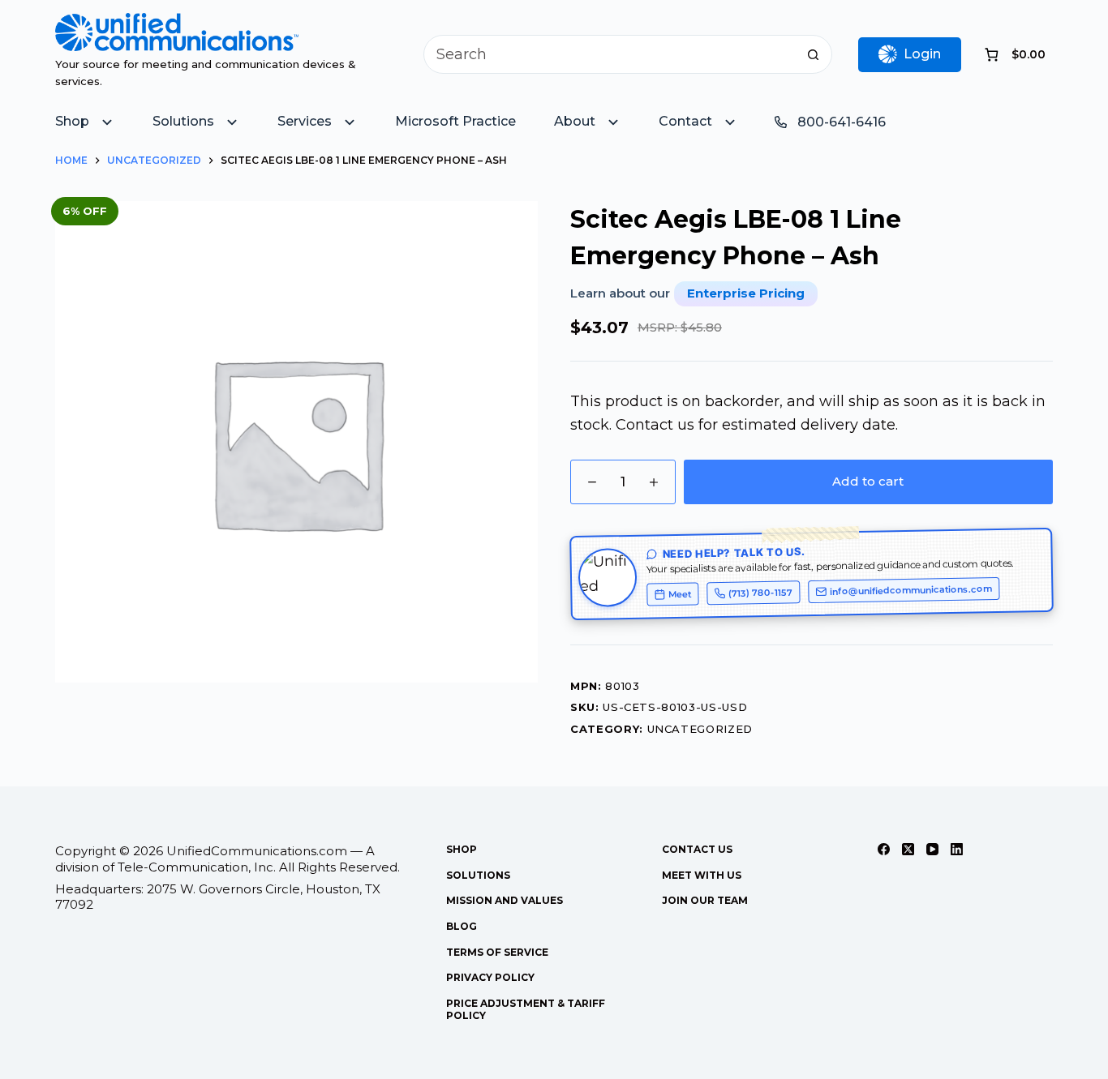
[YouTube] (932, 849)
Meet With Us (701, 875)
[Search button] (812, 54)
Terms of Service (497, 952)
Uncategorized (700, 728)
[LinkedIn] (957, 849)
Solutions (478, 875)
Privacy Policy (490, 977)
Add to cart (868, 481)
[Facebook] (884, 849)
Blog (461, 926)
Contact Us (697, 849)
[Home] (176, 24)
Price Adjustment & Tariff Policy (525, 1009)
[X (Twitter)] (908, 849)
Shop (461, 849)
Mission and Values (504, 900)
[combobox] (609, 54)
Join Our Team (705, 900)
